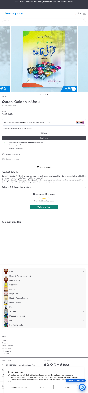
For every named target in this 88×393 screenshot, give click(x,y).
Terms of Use (6, 348)
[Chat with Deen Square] (82, 387)
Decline (67, 387)
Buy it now (44, 138)
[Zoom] (74, 89)
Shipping (13, 128)
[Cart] (79, 13)
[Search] (83, 20)
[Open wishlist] (75, 13)
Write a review (44, 207)
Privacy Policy (6, 351)
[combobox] (44, 20)
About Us (5, 340)
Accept (42, 387)
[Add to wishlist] (26, 229)
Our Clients (6, 354)
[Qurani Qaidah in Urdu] (16, 242)
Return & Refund (7, 346)
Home (4, 96)
